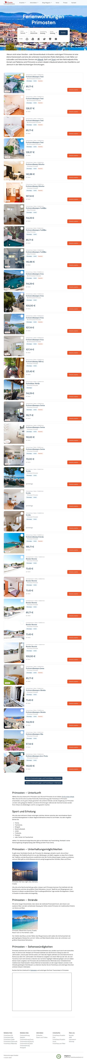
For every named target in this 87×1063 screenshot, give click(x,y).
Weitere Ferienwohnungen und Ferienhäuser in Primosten (43, 778)
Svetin (28, 471)
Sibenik (40, 59)
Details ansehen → (74, 90)
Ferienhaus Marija (33, 383)
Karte (57, 3)
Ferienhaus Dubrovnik (10, 1041)
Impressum (72, 1039)
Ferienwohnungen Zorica (35, 405)
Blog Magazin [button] (46, 3)
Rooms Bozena (31, 559)
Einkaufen (39, 1035)
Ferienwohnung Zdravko (35, 164)
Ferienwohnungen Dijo (34, 734)
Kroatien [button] (22, 3)
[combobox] (23, 32)
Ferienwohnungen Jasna (35, 668)
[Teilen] (21, 75)
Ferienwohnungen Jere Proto (37, 756)
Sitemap (71, 1041)
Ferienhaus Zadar (9, 1039)
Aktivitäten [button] (33, 3)
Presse (65, 3)
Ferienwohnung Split (26, 1043)
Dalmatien (34, 970)
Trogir (53, 59)
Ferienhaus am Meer (59, 1043)
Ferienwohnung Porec (26, 1039)
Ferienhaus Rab (8, 1037)
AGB (70, 1037)
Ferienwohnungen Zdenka (36, 690)
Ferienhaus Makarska (10, 1043)
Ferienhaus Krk (8, 1035)
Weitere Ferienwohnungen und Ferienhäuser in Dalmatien (43, 783)
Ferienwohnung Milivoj (34, 362)
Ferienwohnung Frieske (35, 537)
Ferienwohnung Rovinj (27, 1041)
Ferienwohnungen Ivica (35, 274)
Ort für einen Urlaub (68, 797)
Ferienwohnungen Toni (35, 77)
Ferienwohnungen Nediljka (36, 208)
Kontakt (73, 3)
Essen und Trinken (41, 1037)
